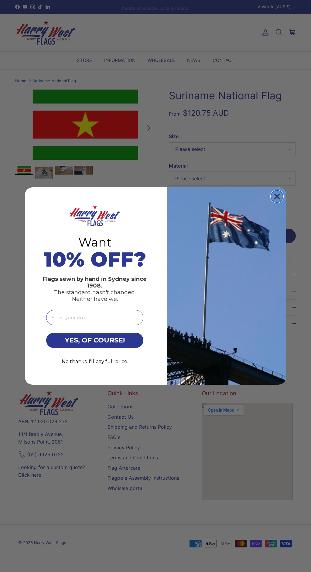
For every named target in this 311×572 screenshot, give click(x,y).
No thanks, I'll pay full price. (95, 361)
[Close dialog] (277, 196)
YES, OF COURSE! (95, 340)
